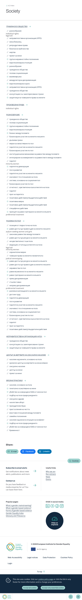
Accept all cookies (30, 588)
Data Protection (49, 558)
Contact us (10, 481)
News (48, 477)
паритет (12, 161)
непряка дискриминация (18, 286)
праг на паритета (15, 194)
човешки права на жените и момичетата (25, 256)
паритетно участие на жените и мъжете (24, 147)
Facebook (57, 506)
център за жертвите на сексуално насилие (26, 355)
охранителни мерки (16, 252)
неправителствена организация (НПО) (24, 38)
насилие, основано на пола (19, 385)
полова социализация (17, 73)
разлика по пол (13, 221)
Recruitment (51, 474)
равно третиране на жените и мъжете (24, 275)
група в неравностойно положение (23, 59)
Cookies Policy (67, 558)
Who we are (50, 471)
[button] (12, 451)
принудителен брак (16, 406)
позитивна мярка (15, 202)
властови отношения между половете (24, 413)
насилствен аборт (15, 402)
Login (10, 563)
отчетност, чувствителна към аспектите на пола (28, 188)
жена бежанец (14, 42)
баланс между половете (18, 133)
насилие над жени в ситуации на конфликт (25, 420)
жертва (11, 52)
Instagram (62, 506)
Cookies (75, 461)
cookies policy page (45, 579)
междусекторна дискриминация (21, 80)
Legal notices (32, 558)
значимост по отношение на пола (22, 177)
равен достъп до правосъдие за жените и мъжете (28, 229)
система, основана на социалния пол (23, 181)
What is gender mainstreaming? (18, 505)
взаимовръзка (14, 77)
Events (48, 479)
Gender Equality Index (15, 513)
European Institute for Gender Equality (6, 596)
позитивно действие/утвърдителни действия (27, 198)
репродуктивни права (17, 45)
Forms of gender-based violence (19, 510)
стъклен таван (14, 282)
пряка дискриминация (17, 279)
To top (39, 572)
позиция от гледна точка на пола (22, 226)
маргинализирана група (18, 84)
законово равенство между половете (23, 234)
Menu (78, 596)
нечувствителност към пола (20, 241)
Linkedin (47, 506)
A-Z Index (11, 5)
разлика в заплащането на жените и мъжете (26, 291)
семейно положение (16, 416)
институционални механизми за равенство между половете (33, 154)
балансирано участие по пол (20, 151)
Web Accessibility (15, 558)
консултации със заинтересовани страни (25, 94)
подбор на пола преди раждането (22, 396)
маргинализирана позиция (19, 63)
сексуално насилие (16, 367)
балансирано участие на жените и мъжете (26, 137)
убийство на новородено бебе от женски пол (27, 392)
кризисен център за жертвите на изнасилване (27, 363)
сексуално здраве (15, 399)
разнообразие (14, 31)
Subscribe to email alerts (16, 468)
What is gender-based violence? (18, 508)
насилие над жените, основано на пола (24, 360)
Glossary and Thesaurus (15, 516)
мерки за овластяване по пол (20, 144)
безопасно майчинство (18, 49)
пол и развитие (14, 170)
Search (70, 596)
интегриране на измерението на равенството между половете (34, 158)
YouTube (52, 506)
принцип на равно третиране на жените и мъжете (29, 212)
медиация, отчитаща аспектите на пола (24, 245)
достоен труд (13, 295)
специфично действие (17, 208)
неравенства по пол (16, 268)
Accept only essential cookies (53, 588)
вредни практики (14, 380)
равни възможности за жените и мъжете (25, 272)
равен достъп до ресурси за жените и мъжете (27, 238)
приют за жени (14, 56)
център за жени (14, 370)
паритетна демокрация (18, 167)
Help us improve (54, 524)
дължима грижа (15, 140)
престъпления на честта (18, 409)
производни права (15, 105)
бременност (13, 430)
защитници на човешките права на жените (26, 98)
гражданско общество (16, 26)
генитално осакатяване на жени (21, 389)
